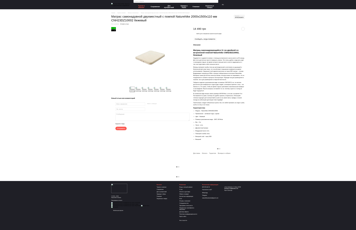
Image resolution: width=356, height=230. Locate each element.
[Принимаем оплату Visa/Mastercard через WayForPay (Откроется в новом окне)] (126, 205)
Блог (180, 198)
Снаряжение (155, 6)
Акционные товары (209, 6)
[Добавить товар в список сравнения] (237, 28)
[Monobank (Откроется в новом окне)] (114, 207)
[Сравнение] (228, 4)
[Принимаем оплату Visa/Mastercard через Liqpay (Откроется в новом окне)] (124, 204)
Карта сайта (182, 216)
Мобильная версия (118, 210)
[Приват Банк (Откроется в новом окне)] (145, 205)
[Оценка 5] (139, 124)
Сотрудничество (184, 203)
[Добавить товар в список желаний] (243, 29)
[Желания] (233, 4)
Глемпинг (196, 6)
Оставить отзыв (124, 24)
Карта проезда (228, 190)
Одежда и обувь (184, 6)
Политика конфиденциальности (188, 214)
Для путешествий (169, 6)
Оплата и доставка (184, 191)
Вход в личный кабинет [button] (186, 187)
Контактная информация (186, 196)
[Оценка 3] (133, 124)
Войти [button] (198, 33)
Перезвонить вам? (207, 189)
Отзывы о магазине (184, 201)
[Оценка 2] (130, 124)
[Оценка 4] (136, 124)
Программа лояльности (186, 205)
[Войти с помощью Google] (162, 104)
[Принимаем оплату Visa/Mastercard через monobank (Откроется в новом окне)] (125, 202)
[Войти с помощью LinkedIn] (165, 104)
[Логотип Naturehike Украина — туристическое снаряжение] (119, 188)
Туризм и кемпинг (141, 6)
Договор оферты (184, 211)
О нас (181, 189)
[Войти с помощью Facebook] (159, 104)
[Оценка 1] (127, 124)
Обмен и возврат (184, 194)
